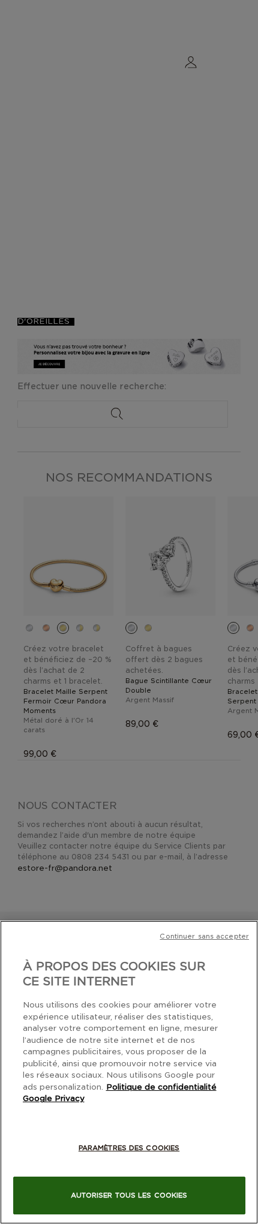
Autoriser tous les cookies (129, 1195)
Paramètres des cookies (129, 1148)
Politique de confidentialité (161, 1086)
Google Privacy (54, 1098)
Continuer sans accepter (204, 936)
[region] (129, 1072)
